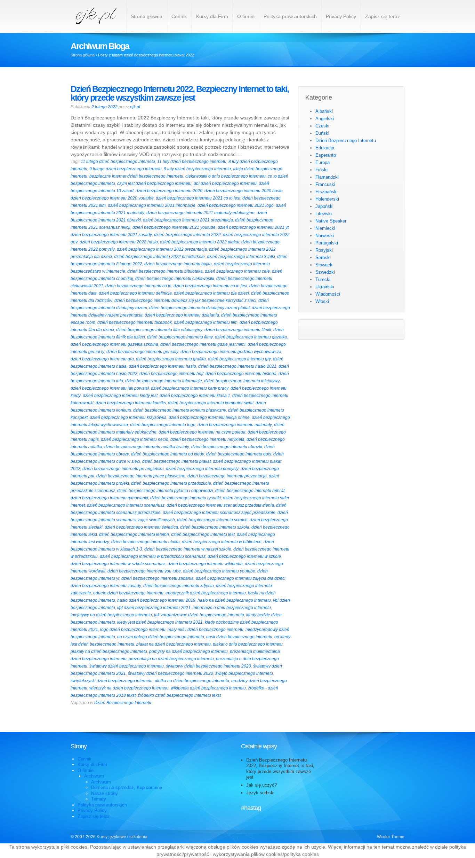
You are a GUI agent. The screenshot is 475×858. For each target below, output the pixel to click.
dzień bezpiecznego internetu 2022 (187, 234)
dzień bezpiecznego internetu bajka (178, 264)
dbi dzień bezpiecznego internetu (225, 183)
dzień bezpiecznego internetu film (206, 322)
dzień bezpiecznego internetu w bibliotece (221, 541)
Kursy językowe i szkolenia (121, 836)
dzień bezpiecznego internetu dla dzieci (211, 293)
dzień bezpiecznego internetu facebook (134, 322)
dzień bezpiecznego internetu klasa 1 (195, 395)
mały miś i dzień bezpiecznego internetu (205, 629)
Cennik (179, 16)
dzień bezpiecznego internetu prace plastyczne (140, 476)
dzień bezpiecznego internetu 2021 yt (253, 227)
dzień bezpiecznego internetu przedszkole (171, 483)
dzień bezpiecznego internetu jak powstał (110, 388)
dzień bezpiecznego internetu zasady (106, 585)
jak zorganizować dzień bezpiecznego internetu (199, 615)
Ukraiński (324, 286)
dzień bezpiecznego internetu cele (237, 271)
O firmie (246, 16)
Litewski (323, 213)
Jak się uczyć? (261, 785)
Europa (322, 162)
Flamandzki (327, 177)
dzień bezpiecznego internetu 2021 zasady (111, 234)
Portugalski (326, 242)
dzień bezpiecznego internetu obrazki (226, 446)
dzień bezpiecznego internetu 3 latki (241, 256)
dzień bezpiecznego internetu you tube (144, 571)
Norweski (324, 235)
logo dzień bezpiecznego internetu (133, 629)
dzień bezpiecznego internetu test (203, 534)
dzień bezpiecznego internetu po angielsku (123, 468)
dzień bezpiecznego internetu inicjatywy (242, 381)
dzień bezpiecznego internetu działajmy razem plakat (199, 307)
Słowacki (324, 264)
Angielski (324, 118)
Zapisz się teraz (382, 16)
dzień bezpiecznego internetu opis (238, 454)
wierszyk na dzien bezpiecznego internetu (129, 688)
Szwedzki (325, 272)
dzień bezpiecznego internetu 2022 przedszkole (159, 256)
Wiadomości (327, 294)
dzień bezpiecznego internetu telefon (134, 534)
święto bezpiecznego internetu (244, 673)
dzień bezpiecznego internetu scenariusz (125, 505)
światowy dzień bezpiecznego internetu (126, 666)
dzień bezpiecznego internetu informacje (163, 381)
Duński (322, 133)
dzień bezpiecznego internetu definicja (135, 293)
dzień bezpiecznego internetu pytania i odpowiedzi (165, 490)
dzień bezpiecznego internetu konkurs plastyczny (179, 410)
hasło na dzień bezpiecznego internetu (234, 600)
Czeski (322, 125)
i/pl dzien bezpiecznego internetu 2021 (154, 607)
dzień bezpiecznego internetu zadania (157, 578)
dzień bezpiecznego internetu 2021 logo (236, 205)
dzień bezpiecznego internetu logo (162, 424)
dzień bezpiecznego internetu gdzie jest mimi (202, 344)
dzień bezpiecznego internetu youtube (219, 571)
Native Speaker (330, 221)
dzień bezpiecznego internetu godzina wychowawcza (230, 351)
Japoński (324, 206)
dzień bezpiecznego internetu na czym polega (202, 432)
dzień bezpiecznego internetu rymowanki (109, 498)
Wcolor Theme (390, 836)
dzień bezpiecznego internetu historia (241, 373)
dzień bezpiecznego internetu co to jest (210, 285)
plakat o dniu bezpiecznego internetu (248, 644)
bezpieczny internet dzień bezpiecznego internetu (136, 176)
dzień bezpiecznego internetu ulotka (145, 541)
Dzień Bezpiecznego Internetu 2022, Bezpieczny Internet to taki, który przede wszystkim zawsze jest (180, 93)
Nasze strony (104, 793)
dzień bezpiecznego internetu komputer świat (210, 402)
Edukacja (324, 147)
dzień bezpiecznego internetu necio (134, 439)
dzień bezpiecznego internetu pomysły (202, 468)
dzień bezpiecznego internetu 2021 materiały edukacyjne (200, 212)
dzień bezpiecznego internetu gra (102, 359)
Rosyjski (324, 250)
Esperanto (325, 155)
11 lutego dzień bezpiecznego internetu (118, 161)
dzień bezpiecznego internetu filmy (180, 337)
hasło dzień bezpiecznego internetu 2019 (156, 600)
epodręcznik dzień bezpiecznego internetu (206, 593)
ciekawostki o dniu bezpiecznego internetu (225, 176)
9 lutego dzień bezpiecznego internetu (125, 168)
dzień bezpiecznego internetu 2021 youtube (174, 227)
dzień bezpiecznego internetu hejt (171, 373)
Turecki (322, 279)
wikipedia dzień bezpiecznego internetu (208, 688)
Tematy (98, 799)
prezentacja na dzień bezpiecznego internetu (171, 658)
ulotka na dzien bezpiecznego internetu (192, 680)
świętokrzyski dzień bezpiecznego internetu (112, 680)
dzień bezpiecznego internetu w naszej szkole (187, 549)
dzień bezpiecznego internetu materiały (235, 424)
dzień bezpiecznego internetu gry (239, 359)
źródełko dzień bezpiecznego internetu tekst (179, 695)
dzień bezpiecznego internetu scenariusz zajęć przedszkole (219, 512)
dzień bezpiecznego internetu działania (182, 315)
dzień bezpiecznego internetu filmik (237, 329)
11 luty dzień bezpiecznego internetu (191, 161)
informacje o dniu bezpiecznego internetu (232, 607)
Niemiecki (325, 228)
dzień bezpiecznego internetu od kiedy (167, 454)
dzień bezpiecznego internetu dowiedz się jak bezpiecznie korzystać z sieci (185, 300)
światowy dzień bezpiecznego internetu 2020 (208, 666)
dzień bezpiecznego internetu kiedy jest (120, 395)
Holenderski (327, 199)
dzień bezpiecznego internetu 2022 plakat (199, 242)
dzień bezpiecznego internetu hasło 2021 (237, 366)
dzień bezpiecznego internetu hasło (162, 366)
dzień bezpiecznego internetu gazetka (251, 337)
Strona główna (146, 16)
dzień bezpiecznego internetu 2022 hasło (119, 242)
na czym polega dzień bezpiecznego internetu (160, 636)
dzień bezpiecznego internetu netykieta (207, 439)
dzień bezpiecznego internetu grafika (171, 359)
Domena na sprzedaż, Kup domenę (126, 787)
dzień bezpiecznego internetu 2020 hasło (243, 190)
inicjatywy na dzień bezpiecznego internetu (111, 615)
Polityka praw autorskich (290, 16)
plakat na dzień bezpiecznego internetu (173, 644)
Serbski (323, 257)
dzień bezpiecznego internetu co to (138, 285)
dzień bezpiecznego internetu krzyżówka (128, 417)
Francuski (325, 184)
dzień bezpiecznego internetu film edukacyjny (159, 329)
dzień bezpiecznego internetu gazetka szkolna (114, 344)
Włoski (322, 301)
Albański (324, 111)
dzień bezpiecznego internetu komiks (131, 402)
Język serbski (260, 792)
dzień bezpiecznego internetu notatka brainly (146, 446)
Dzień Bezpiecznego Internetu (122, 702)
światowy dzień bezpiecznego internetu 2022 (170, 673)
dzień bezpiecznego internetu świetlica (141, 527)
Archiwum (94, 776)
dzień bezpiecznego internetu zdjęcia (178, 585)
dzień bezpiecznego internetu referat (249, 490)
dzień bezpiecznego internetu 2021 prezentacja (188, 220)
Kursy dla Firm (212, 16)
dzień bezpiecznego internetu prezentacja (227, 476)
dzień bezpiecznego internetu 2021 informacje (151, 205)
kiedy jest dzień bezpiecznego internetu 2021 (160, 622)
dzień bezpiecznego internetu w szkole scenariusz (118, 563)
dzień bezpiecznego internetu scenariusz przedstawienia (220, 505)
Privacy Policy (341, 16)
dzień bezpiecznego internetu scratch (212, 519)
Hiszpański (326, 191)
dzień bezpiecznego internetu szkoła (214, 527)
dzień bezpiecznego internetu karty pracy (189, 388)
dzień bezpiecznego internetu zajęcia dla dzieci (240, 578)
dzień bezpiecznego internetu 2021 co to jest (198, 198)
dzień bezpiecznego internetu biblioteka (165, 271)
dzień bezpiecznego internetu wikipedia (205, 563)
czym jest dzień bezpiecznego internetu (154, 183)
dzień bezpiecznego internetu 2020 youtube (112, 198)
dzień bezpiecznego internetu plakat (176, 461)
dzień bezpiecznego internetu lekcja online (209, 417)
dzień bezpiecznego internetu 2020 (169, 190)
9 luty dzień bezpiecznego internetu (197, 168)
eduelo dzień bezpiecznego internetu (128, 593)
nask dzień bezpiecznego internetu (239, 636)
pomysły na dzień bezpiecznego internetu (188, 651)
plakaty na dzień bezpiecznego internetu (109, 651)
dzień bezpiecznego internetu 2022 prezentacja (162, 249)
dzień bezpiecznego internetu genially (142, 351)
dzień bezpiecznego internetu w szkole (244, 556)
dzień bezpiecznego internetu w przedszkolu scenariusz (153, 556)
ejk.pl (135, 106)
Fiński (321, 169)
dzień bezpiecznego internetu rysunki (185, 498)
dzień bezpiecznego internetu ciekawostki (174, 278)
